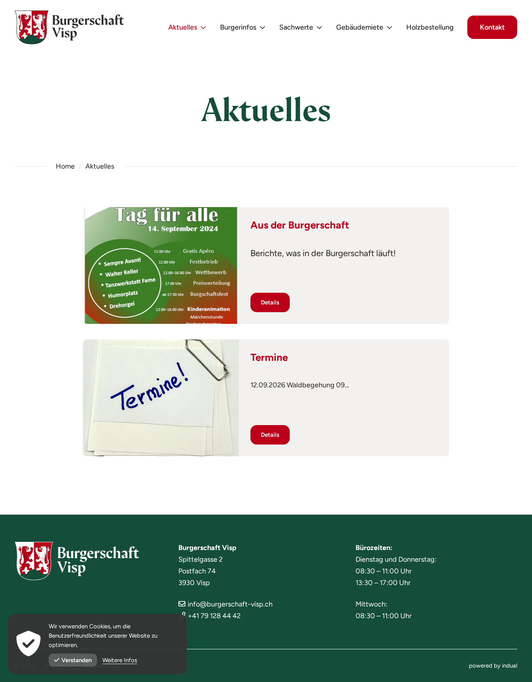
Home (65, 166)
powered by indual (493, 665)
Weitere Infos (119, 660)
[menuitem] (187, 27)
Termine (269, 357)
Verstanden (77, 660)
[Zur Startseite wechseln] (69, 27)
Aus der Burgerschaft (299, 225)
